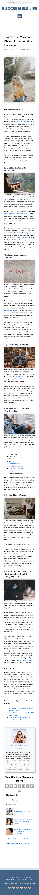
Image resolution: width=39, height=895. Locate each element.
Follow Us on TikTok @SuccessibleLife (17, 843)
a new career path (27, 660)
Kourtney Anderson (19, 746)
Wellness (29, 49)
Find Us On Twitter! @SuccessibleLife (17, 839)
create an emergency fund (17, 237)
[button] (20, 16)
